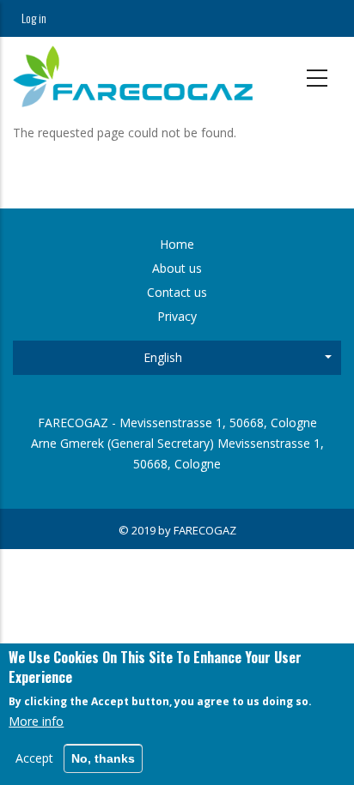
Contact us (177, 292)
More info (36, 721)
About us (177, 268)
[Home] (133, 76)
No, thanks (103, 758)
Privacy (177, 316)
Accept (34, 758)
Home (177, 244)
